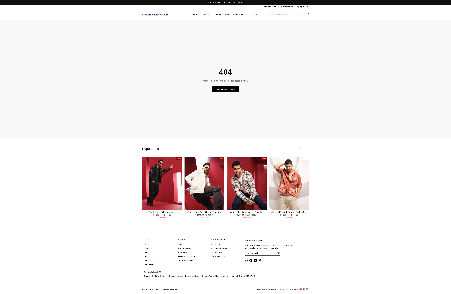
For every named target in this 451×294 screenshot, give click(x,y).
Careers (181, 245)
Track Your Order (218, 256)
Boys (147, 252)
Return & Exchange (219, 248)
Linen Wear (208, 276)
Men (195, 14)
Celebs (227, 14)
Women (206, 14)
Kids (217, 14)
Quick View (162, 207)
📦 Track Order (287, 7)
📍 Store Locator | (270, 7)
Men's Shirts (253, 276)
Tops (163, 276)
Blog (180, 264)
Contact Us (253, 14)
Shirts (147, 276)
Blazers (171, 276)
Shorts (198, 276)
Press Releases (184, 248)
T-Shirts (155, 276)
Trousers (189, 276)
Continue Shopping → (225, 89)
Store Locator (216, 252)
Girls (146, 256)
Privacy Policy (183, 252)
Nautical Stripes (237, 276)
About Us (182, 240)
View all (303, 149)
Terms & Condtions (185, 260)
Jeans (180, 276)
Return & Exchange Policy (188, 256)
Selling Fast (238, 14)
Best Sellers (149, 264)
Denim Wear (222, 276)
